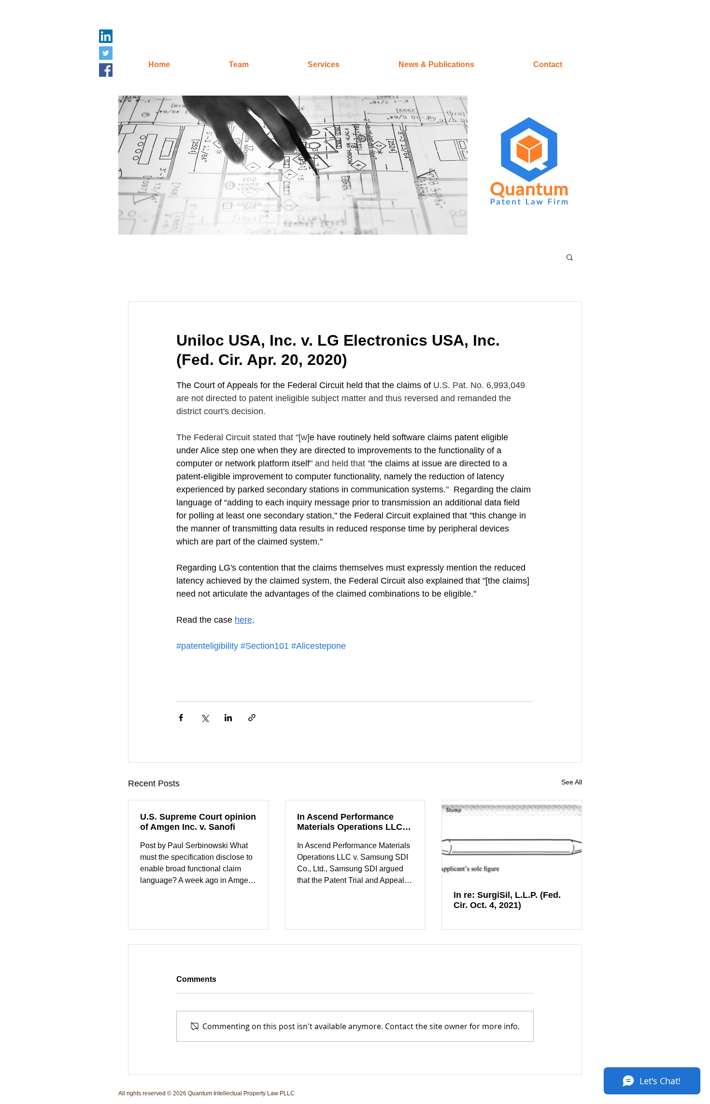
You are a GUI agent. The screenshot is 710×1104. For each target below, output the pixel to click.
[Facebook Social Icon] (106, 70)
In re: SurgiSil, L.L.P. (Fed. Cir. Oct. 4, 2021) (507, 900)
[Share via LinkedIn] (228, 717)
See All (571, 782)
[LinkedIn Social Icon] (106, 36)
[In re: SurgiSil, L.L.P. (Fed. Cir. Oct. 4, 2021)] (512, 839)
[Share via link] (251, 717)
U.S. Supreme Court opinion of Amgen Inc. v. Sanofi (198, 822)
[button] (293, 165)
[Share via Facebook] (180, 717)
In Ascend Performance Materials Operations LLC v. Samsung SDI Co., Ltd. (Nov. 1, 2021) (354, 822)
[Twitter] (106, 53)
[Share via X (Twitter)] (204, 717)
